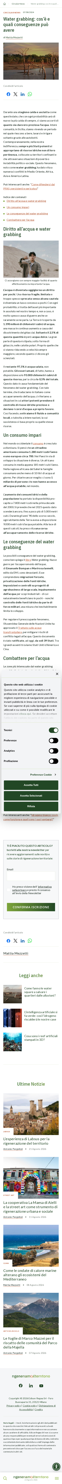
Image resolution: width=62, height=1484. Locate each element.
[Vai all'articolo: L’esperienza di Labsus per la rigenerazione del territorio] (31, 1114)
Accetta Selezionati (31, 795)
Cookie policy (30, 1405)
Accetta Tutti (31, 785)
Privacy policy (13, 1405)
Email (10, 869)
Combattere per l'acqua (20, 219)
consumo (38, 443)
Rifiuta (31, 806)
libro (28, 559)
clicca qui (25, 713)
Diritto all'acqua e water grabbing (26, 200)
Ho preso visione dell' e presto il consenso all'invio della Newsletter (32, 889)
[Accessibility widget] (56, 1467)
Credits (39, 1409)
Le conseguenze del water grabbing (27, 213)
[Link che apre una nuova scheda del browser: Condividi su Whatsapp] (30, 94)
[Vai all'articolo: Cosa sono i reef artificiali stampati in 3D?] (12, 1042)
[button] (5, 1478)
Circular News (18, 3)
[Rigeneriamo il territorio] (31, 1477)
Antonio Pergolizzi (13, 1148)
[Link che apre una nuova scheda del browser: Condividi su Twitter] (15, 94)
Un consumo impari (18, 207)
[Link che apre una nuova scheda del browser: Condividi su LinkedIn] (22, 94)
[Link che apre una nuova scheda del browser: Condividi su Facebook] (8, 94)
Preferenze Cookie (41, 774)
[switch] (53, 740)
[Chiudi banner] (57, 674)
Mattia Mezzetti (14, 37)
